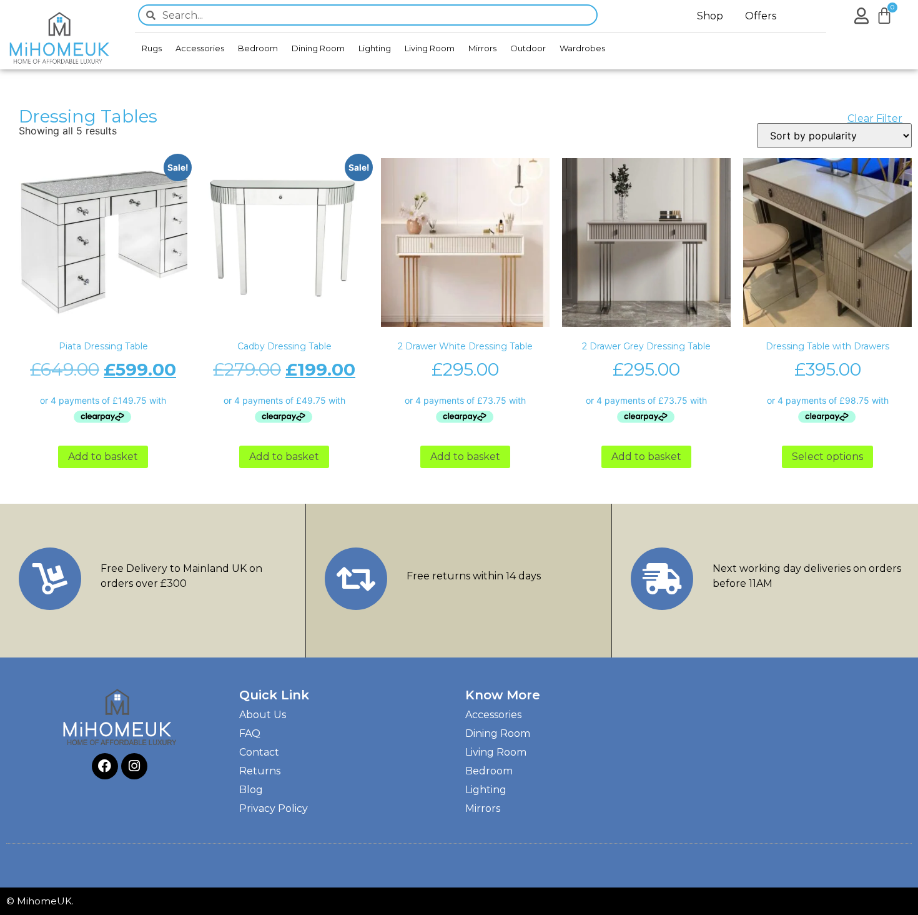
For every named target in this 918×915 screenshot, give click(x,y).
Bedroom (258, 48)
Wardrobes (582, 48)
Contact (259, 752)
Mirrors (482, 48)
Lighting (374, 48)
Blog (251, 790)
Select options (827, 456)
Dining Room (318, 48)
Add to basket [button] (103, 456)
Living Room (430, 48)
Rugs (152, 48)
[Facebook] (105, 766)
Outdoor (528, 48)
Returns (259, 771)
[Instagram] (134, 766)
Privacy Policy (273, 808)
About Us (262, 715)
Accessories (199, 48)
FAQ (249, 733)
